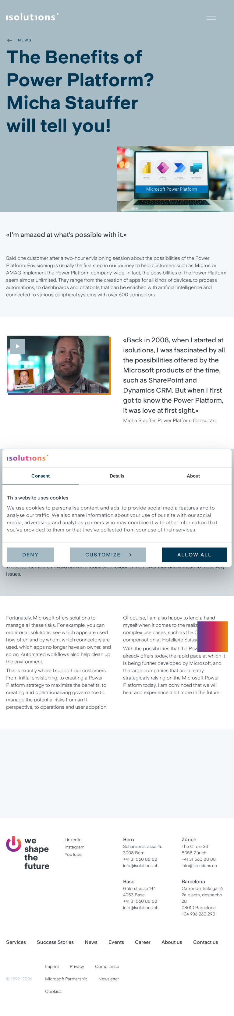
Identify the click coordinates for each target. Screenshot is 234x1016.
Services (16, 942)
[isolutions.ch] (106, 17)
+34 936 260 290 (198, 914)
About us (171, 942)
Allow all (194, 554)
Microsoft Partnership (66, 978)
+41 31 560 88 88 (140, 859)
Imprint (52, 966)
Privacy (77, 966)
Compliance (107, 966)
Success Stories (55, 942)
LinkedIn (73, 839)
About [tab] (193, 475)
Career (33, 792)
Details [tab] (117, 475)
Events (116, 942)
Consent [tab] (40, 475)
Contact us (205, 942)
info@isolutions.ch (140, 865)
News (25, 40)
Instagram (74, 847)
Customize (103, 554)
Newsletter (108, 978)
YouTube (73, 854)
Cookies (53, 991)
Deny (30, 554)
